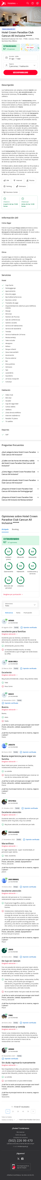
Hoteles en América (7, 1120)
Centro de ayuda (20, 1135)
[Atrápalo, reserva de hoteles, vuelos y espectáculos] (3, 3)
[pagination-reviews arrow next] (33, 1111)
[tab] (5, 529)
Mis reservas (20, 1132)
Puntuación (28, 613)
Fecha (18, 613)
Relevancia (9, 613)
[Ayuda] (32, 3)
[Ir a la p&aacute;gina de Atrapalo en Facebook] (22, 1159)
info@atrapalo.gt (22, 1146)
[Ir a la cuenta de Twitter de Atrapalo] (18, 1159)
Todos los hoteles (7, 1117)
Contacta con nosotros (20, 1137)
